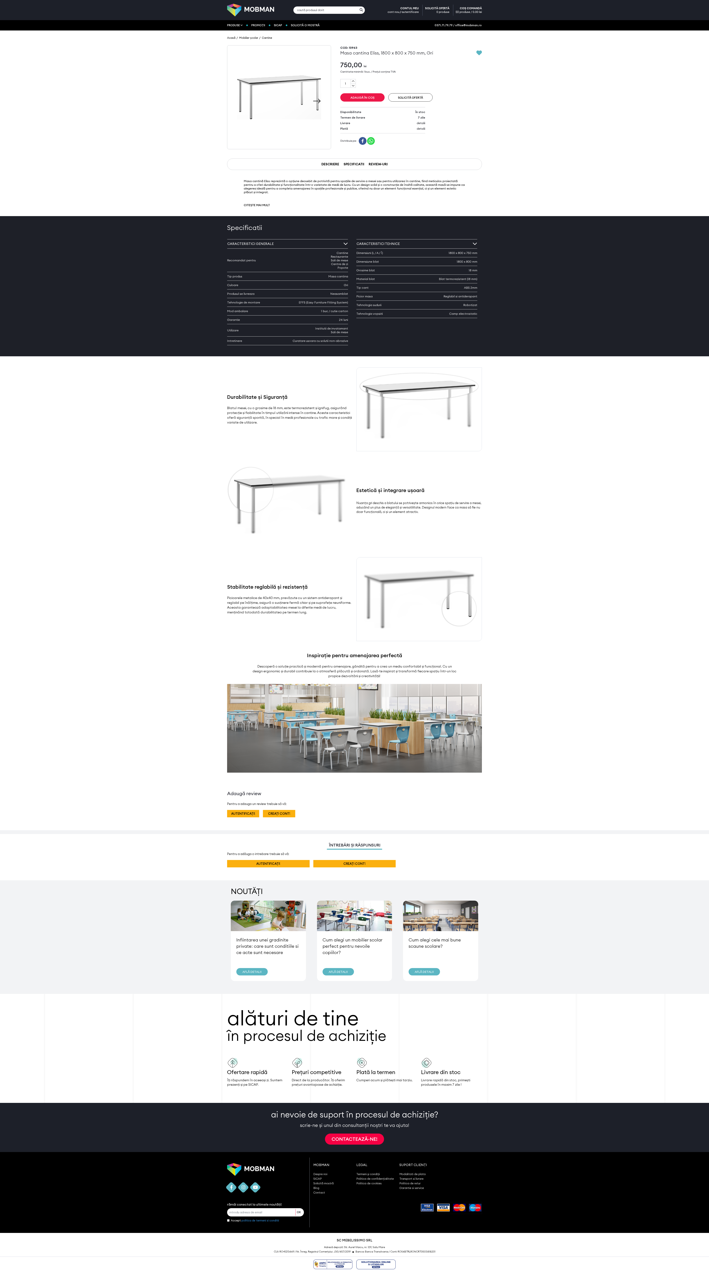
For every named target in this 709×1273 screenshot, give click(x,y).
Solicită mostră (323, 1183)
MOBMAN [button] (321, 1165)
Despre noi (320, 1174)
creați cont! (279, 814)
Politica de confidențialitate (375, 1178)
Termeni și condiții (368, 1174)
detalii (421, 123)
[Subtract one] (353, 85)
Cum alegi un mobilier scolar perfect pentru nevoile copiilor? (352, 946)
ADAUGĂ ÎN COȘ (362, 97)
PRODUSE (234, 25)
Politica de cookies (369, 1183)
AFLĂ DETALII (252, 972)
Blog (316, 1188)
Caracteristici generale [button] (250, 244)
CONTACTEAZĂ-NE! (354, 1139)
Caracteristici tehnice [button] (378, 244)
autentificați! (243, 814)
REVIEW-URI (378, 164)
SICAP (278, 25)
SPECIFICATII (354, 164)
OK (299, 1212)
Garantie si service (411, 1188)
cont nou (393, 12)
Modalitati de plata (412, 1174)
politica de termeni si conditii (260, 1220)
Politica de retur (410, 1183)
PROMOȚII (258, 25)
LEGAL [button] (361, 1165)
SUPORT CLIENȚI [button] (413, 1165)
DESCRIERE (330, 164)
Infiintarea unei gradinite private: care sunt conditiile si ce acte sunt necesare (267, 946)
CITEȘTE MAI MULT (257, 205)
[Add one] (353, 81)
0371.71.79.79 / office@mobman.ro (458, 25)
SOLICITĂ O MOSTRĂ (305, 25)
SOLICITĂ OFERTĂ (437, 10)
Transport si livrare (411, 1178)
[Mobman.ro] (250, 10)
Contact (319, 1192)
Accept (255, 1220)
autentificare (410, 12)
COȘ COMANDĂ (469, 10)
